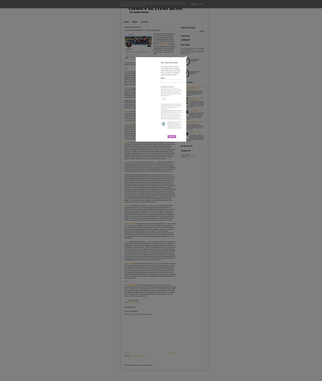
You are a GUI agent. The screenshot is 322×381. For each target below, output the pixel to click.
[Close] (186, 57)
